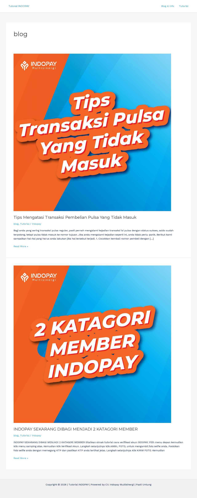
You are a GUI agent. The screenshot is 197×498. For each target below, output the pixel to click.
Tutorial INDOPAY (19, 6)
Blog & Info (167, 6)
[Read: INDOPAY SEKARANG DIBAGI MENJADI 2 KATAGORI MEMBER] (92, 344)
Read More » (21, 246)
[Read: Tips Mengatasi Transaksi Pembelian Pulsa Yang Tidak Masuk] (92, 132)
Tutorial (183, 6)
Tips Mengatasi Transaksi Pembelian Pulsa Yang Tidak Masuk (75, 217)
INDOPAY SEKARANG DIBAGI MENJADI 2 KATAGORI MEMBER (76, 429)
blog (16, 223)
